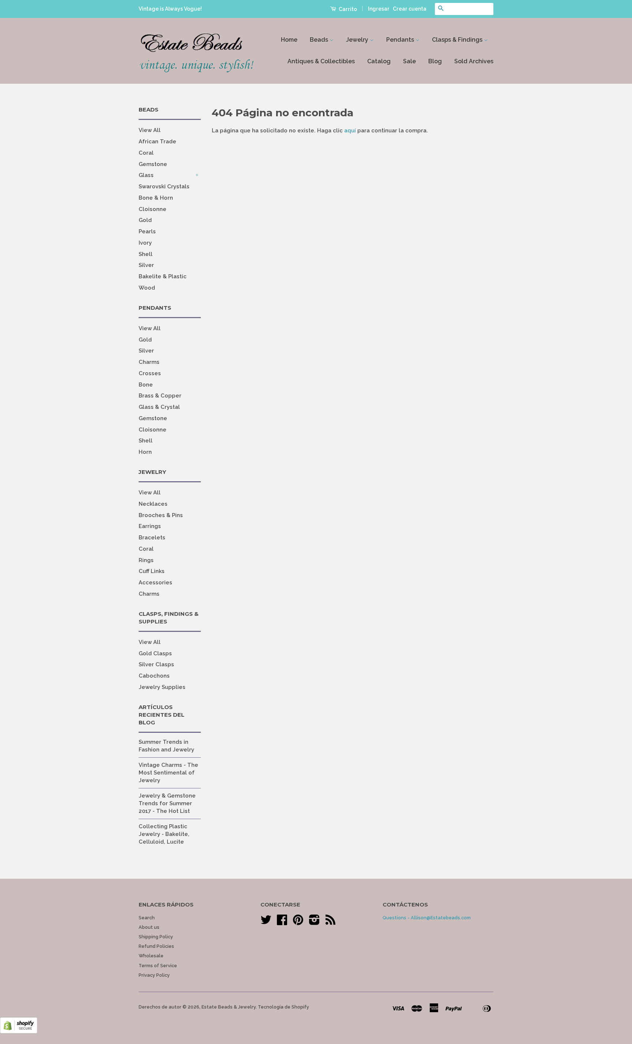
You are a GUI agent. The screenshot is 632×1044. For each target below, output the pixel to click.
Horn (145, 452)
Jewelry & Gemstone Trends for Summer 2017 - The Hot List (167, 803)
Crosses (150, 373)
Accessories (155, 582)
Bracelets (152, 537)
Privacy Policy (154, 975)
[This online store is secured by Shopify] (18, 1031)
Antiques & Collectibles (321, 61)
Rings (146, 560)
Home (289, 39)
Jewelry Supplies (162, 687)
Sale (409, 61)
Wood (147, 287)
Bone (146, 384)
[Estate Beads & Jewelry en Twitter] (265, 922)
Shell (146, 254)
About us (149, 927)
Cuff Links (152, 571)
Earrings (150, 526)
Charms (149, 362)
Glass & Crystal (159, 407)
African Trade (157, 141)
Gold (145, 220)
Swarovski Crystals (164, 186)
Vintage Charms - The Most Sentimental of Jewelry (168, 773)
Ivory (145, 243)
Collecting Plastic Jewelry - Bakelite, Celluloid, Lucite (164, 834)
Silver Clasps (156, 664)
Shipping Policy (156, 936)
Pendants (400, 39)
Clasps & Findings (458, 39)
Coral (146, 153)
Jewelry (358, 39)
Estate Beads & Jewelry (229, 1007)
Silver (146, 265)
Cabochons (154, 675)
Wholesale (151, 955)
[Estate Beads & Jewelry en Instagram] (314, 922)
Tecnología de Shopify (283, 1007)
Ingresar (379, 9)
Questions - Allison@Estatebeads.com (427, 917)
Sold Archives (473, 61)
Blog (435, 61)
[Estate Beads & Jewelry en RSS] (330, 922)
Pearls (147, 231)
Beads (320, 39)
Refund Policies (156, 946)
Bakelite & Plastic (163, 276)
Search (147, 917)
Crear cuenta (409, 9)
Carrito (347, 9)
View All (150, 130)
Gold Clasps (155, 653)
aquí (350, 130)
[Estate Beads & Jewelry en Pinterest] (298, 922)
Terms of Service (158, 965)
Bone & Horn (156, 198)
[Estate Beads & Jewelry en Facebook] (281, 922)
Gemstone (153, 164)
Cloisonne (152, 209)
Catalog (379, 61)
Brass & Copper (160, 395)
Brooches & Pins (161, 515)
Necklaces (153, 504)
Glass (146, 175)
